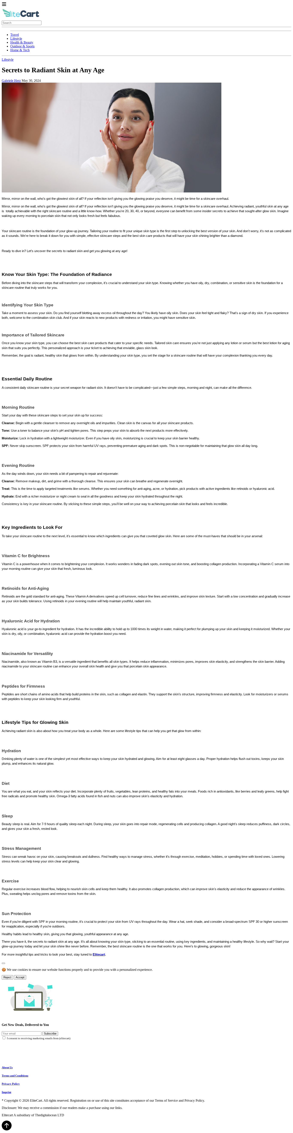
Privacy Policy (11, 1083)
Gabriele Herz (11, 80)
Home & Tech (20, 50)
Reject (7, 977)
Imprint (6, 1092)
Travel (14, 34)
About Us (7, 1067)
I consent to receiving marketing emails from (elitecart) (38, 1038)
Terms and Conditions (15, 1075)
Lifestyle (16, 38)
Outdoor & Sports (22, 46)
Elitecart (99, 954)
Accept (20, 977)
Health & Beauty (21, 42)
